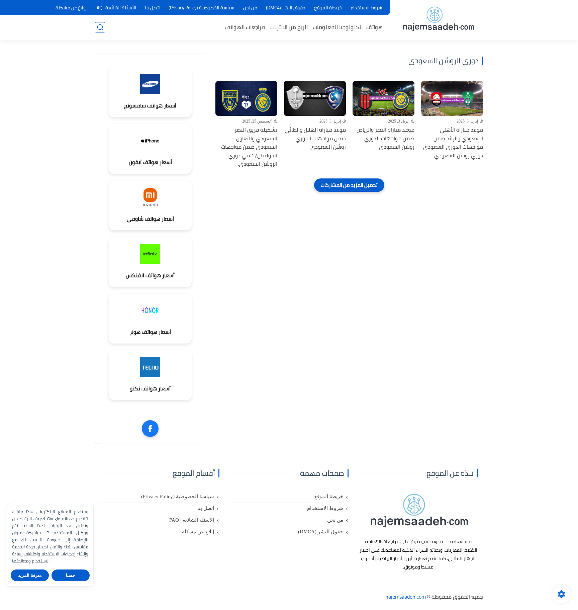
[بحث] (100, 27)
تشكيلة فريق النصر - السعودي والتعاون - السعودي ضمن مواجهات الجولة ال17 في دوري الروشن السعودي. (249, 147)
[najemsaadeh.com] (438, 19)
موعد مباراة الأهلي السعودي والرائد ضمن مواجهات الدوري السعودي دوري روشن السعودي (453, 143)
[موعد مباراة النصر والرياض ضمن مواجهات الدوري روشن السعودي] (383, 98)
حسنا (70, 575)
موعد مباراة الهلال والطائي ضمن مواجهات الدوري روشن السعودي (315, 138)
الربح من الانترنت (289, 27)
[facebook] (150, 428)
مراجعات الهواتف (245, 27)
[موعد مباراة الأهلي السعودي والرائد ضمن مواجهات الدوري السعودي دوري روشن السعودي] (452, 98)
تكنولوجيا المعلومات (337, 27)
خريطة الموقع (328, 7)
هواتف (374, 27)
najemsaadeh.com (405, 597)
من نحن (250, 7)
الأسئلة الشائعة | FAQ (115, 7)
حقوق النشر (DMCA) (285, 7)
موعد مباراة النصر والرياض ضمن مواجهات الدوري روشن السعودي (385, 138)
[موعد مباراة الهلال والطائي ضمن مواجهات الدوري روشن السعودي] (315, 98)
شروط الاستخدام (366, 7)
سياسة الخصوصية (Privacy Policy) (201, 7)
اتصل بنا (152, 7)
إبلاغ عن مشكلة (71, 7)
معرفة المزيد (30, 575)
